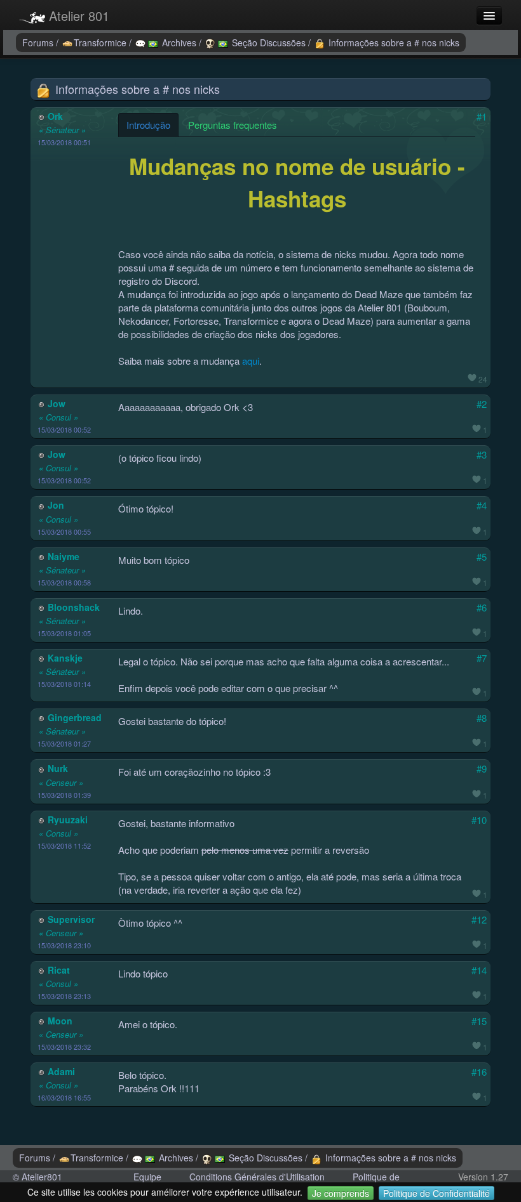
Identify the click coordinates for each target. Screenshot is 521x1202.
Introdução (148, 124)
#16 (479, 1071)
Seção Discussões (268, 42)
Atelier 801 (77, 15)
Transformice (101, 42)
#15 (479, 1021)
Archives (179, 42)
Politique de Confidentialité (436, 1193)
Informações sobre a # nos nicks (392, 42)
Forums (39, 42)
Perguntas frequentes (232, 124)
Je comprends (340, 1193)
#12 (479, 919)
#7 (482, 658)
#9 (482, 768)
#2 (482, 403)
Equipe (147, 1176)
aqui (250, 360)
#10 (479, 819)
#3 (482, 454)
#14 (479, 970)
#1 (482, 116)
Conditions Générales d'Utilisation (257, 1176)
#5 (482, 556)
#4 (482, 505)
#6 (482, 607)
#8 (482, 717)
